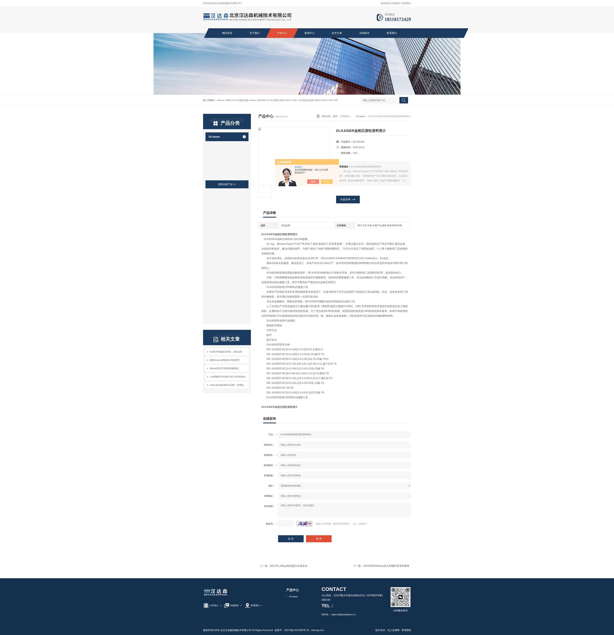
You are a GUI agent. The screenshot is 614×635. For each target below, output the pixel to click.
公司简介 (213, 605)
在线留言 (395, 3)
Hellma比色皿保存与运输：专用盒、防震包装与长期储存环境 (229, 385)
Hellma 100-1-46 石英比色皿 (299, 100)
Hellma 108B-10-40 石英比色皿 (233, 100)
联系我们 (406, 3)
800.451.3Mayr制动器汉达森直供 (288, 565)
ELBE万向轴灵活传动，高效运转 (226, 351)
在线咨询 (345, 199)
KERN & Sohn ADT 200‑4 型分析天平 (332, 100)
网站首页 (227, 33)
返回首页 (385, 3)
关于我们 (254, 33)
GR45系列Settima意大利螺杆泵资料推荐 (386, 565)
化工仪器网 (393, 630)
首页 (335, 116)
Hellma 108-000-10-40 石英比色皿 (266, 100)
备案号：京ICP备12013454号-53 (292, 630)
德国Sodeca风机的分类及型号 (225, 360)
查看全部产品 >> (227, 184)
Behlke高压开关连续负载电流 (224, 368)
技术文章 (337, 33)
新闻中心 (309, 33)
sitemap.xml (317, 630)
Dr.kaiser (214, 136)
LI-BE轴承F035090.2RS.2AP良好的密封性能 (229, 376)
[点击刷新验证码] (304, 523)
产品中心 (282, 33)
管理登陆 (406, 630)
